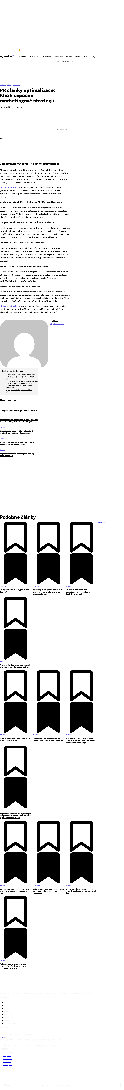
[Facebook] (3, 143)
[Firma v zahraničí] (19, 478)
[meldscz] (24, 344)
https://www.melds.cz (57, 324)
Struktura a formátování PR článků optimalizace (23, 383)
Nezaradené (3, 810)
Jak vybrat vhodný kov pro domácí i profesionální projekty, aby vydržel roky (14, 891)
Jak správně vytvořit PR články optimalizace (21, 375)
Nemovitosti (3, 407)
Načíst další (101, 522)
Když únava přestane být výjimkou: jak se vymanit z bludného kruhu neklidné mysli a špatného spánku (15, 816)
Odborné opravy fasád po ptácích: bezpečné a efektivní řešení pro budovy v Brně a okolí (14, 966)
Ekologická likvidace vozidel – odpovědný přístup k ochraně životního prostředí (78, 592)
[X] (3, 148)
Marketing (3, 85)
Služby (9, 85)
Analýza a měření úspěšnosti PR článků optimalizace (19, 391)
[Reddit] (117, 1085)
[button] (94, 57)
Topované (16, 85)
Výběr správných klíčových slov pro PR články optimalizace (21, 378)
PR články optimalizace (10, 187)
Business (2, 427)
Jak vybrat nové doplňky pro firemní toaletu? (18, 411)
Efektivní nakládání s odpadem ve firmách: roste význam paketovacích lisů (81, 891)
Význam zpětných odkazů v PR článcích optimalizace (19, 386)
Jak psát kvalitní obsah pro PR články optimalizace (23, 381)
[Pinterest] (3, 152)
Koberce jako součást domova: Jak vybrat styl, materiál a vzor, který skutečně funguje (47, 592)
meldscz (19, 107)
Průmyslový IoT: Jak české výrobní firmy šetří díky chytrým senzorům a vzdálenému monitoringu (80, 741)
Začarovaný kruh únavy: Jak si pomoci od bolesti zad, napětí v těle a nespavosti (48, 891)
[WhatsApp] (3, 157)
